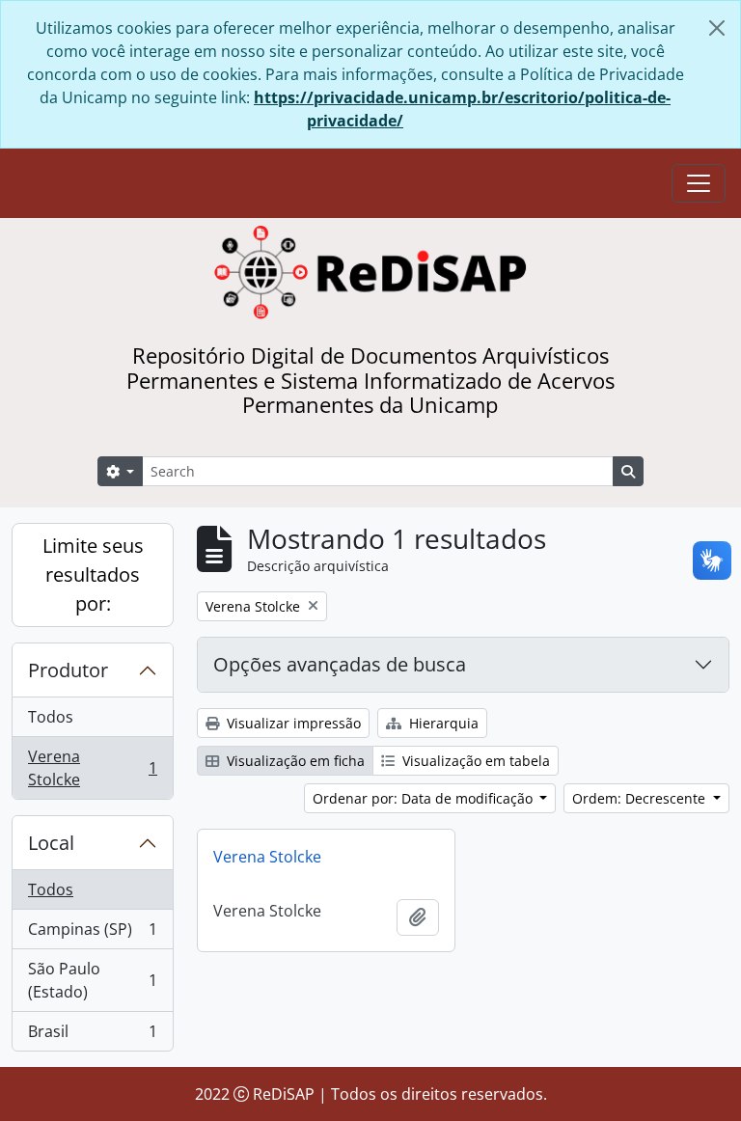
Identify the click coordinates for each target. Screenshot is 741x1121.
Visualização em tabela (474, 761)
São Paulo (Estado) (92, 980)
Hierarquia (442, 723)
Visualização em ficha (294, 761)
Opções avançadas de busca (339, 664)
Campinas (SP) (92, 933)
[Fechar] (717, 28)
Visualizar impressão (292, 723)
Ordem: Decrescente (640, 798)
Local (51, 843)
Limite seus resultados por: (93, 574)
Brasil (92, 1036)
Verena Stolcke (92, 768)
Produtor (68, 670)
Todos (50, 716)
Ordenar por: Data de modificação (424, 798)
